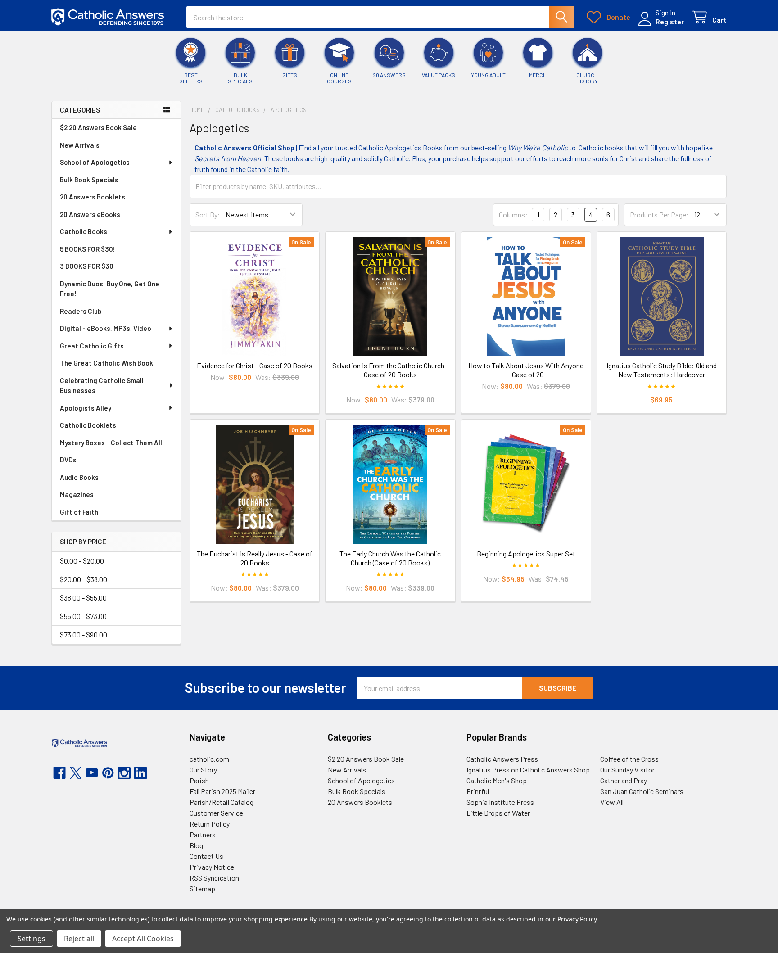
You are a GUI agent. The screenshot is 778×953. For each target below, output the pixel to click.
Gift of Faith (79, 512)
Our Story (203, 769)
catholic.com (209, 758)
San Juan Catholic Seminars (641, 791)
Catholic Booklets (88, 425)
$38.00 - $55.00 (83, 597)
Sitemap (202, 888)
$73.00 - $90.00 (83, 634)
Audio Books (79, 477)
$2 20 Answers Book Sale (98, 127)
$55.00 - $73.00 (83, 616)
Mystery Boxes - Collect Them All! (112, 442)
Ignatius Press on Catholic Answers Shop (528, 769)
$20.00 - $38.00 (83, 579)
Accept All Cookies (143, 939)
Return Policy (210, 823)
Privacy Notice (212, 867)
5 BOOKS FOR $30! (87, 249)
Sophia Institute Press (500, 802)
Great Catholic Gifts (92, 346)
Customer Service (216, 812)
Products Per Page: (659, 214)
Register (670, 21)
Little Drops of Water (498, 812)
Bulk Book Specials (89, 180)
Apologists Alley (85, 408)
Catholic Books (83, 231)
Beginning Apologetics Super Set (526, 553)
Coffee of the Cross (629, 758)
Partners (203, 834)
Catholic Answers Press (502, 758)
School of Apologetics (95, 162)
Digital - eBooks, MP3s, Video (105, 328)
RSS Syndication (214, 877)
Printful (477, 791)
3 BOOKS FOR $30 (86, 266)
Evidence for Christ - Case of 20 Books (254, 365)
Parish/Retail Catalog (221, 802)
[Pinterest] (108, 773)
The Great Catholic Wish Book (106, 363)
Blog (196, 845)
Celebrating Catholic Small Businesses (102, 385)
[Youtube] (92, 773)
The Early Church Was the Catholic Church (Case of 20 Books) (390, 558)
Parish (199, 780)
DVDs (68, 460)
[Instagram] (124, 773)
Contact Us (206, 856)
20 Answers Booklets (92, 197)
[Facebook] (59, 773)
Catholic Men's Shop (496, 780)
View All (612, 802)
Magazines (77, 494)
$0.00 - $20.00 (82, 560)
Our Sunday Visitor (627, 769)
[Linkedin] (140, 773)
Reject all (79, 939)
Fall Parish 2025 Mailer (222, 791)
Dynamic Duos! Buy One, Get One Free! (109, 289)
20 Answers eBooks (90, 214)
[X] (76, 773)
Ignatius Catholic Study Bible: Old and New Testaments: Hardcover (661, 370)
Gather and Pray (623, 780)
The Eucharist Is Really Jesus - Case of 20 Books (254, 558)
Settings (31, 939)
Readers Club (80, 311)
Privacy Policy (577, 919)
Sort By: (207, 214)
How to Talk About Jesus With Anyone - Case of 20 (526, 370)
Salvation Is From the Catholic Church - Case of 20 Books (390, 370)
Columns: (513, 214)
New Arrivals (80, 145)
